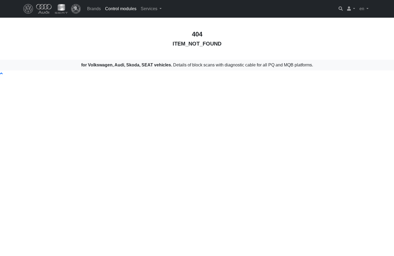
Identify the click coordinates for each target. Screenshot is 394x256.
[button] (351, 8)
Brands (94, 8)
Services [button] (149, 8)
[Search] (340, 8)
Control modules (120, 8)
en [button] (362, 8)
